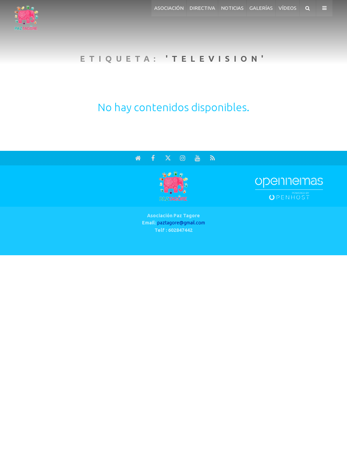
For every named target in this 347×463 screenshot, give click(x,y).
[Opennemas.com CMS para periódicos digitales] (289, 188)
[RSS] (212, 158)
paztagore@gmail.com (181, 222)
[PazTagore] (26, 16)
